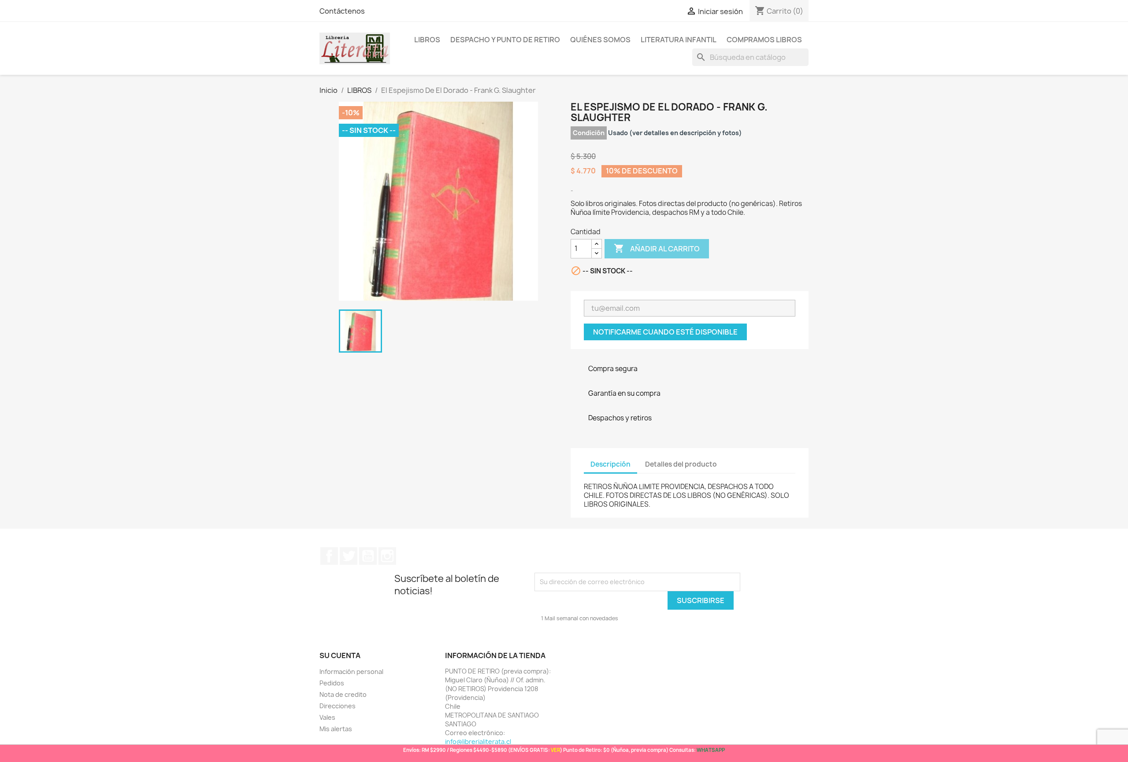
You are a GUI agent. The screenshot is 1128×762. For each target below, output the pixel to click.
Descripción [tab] (610, 464)
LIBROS (427, 39)
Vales (327, 717)
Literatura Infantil (678, 39)
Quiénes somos (600, 39)
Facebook (329, 556)
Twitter (348, 556)
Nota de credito (343, 694)
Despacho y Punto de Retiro (505, 39)
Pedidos (331, 683)
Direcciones (337, 706)
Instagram (387, 556)
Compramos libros (764, 39)
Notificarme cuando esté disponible (665, 332)
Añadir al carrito (657, 248)
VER (555, 750)
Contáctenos (342, 11)
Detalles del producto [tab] (681, 464)
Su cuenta (339, 655)
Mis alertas (335, 729)
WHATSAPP (711, 750)
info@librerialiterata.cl (478, 741)
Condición (589, 133)
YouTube (368, 556)
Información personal (351, 671)
